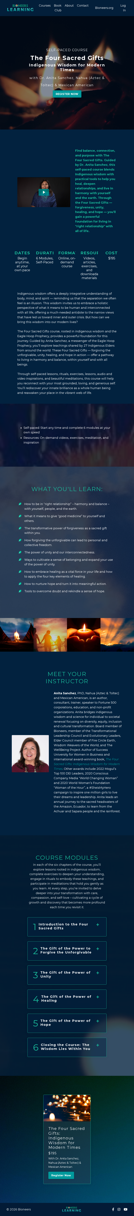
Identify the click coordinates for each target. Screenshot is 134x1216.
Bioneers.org (104, 8)
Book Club (57, 8)
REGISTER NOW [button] (67, 94)
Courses (45, 5)
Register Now (61, 1175)
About (69, 5)
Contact (83, 5)
